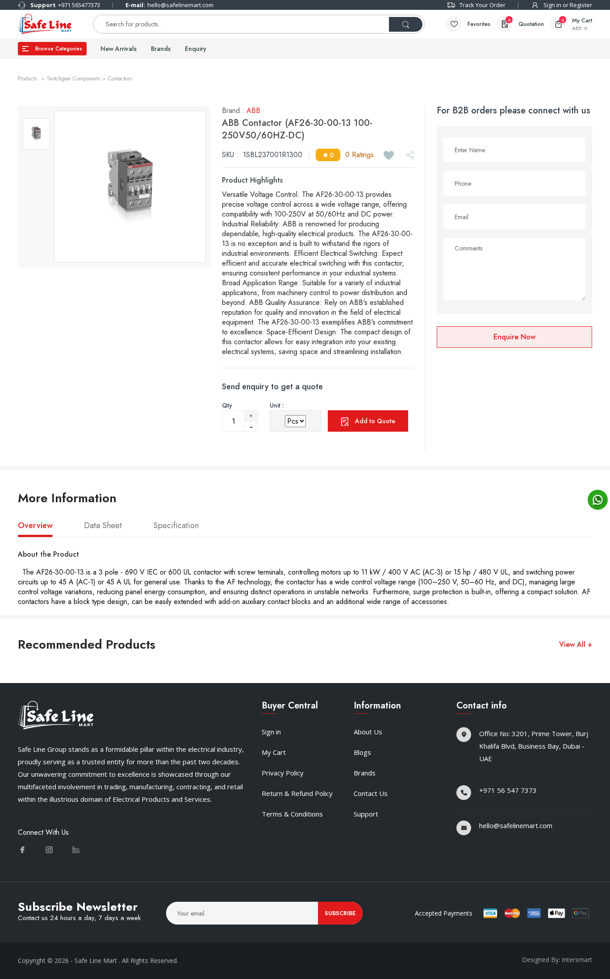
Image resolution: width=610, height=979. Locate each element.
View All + (575, 645)
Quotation (526, 23)
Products (28, 79)
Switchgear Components (73, 79)
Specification (176, 526)
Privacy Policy (283, 772)
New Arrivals (118, 48)
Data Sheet (103, 526)
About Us (368, 731)
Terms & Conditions (292, 813)
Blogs (362, 752)
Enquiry (195, 48)
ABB (253, 110)
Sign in (271, 731)
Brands (161, 48)
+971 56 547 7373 (508, 790)
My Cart (274, 752)
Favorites (479, 24)
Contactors (120, 79)
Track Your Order (483, 5)
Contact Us (371, 793)
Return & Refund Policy (297, 793)
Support (366, 813)
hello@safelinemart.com (169, 5)
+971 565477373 (65, 5)
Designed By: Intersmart (557, 959)
